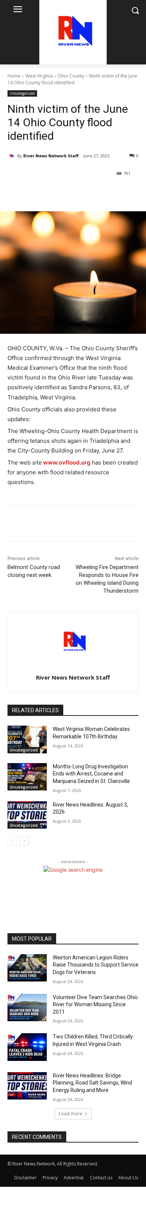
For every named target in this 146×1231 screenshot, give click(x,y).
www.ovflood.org (67, 462)
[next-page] (24, 841)
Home (14, 76)
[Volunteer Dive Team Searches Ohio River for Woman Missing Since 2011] (27, 1008)
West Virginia (39, 76)
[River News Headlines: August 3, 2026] (27, 815)
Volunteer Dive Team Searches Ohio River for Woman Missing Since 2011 (95, 1004)
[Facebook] (38, 192)
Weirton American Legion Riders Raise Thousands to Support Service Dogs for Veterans (96, 965)
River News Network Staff (51, 155)
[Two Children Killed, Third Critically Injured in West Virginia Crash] (27, 1047)
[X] (55, 192)
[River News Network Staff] (12, 156)
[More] (73, 192)
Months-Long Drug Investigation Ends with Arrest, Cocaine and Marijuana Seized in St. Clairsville (91, 773)
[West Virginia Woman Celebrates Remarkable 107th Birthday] (27, 739)
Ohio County (71, 76)
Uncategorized (22, 93)
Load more (70, 1113)
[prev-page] (12, 841)
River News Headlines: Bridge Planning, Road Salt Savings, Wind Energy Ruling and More (92, 1083)
